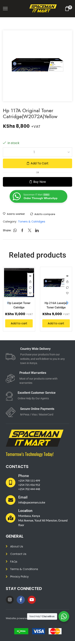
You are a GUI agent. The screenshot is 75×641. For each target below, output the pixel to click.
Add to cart (39, 163)
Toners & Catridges (31, 221)
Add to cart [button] (30, 282)
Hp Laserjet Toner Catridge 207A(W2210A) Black (19, 307)
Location (25, 510)
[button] (67, 303)
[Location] (10, 518)
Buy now (39, 182)
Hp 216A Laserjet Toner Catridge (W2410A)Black (56, 307)
